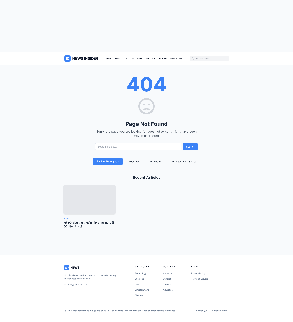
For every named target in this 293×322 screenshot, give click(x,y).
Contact (167, 279)
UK (127, 58)
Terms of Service (199, 279)
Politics (150, 58)
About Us (167, 273)
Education (176, 58)
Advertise (168, 289)
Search (190, 146)
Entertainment (142, 289)
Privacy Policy (198, 273)
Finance (139, 295)
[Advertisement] (146, 26)
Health (163, 58)
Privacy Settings (220, 310)
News (108, 58)
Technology (140, 273)
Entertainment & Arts (184, 161)
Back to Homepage (108, 161)
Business (137, 58)
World (118, 58)
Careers (167, 284)
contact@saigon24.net (75, 284)
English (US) (202, 310)
